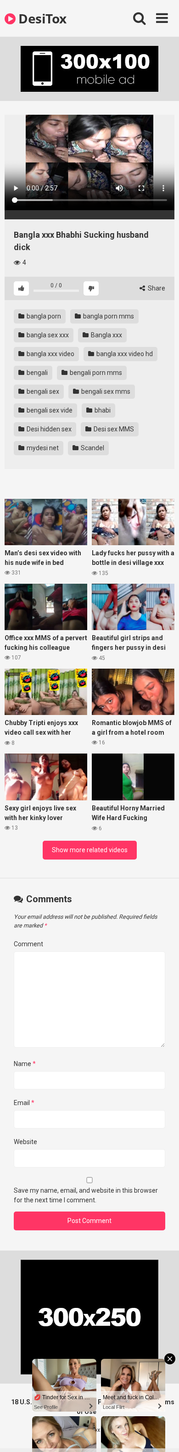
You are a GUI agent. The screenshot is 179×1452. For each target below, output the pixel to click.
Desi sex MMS (113, 429)
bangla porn (43, 316)
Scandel (91, 448)
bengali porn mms (95, 372)
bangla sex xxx (47, 335)
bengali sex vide (49, 410)
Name (25, 1063)
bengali (36, 372)
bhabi (102, 410)
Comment (28, 944)
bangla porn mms (108, 316)
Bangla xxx (106, 335)
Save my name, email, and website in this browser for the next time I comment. (86, 1195)
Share (155, 288)
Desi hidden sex (48, 429)
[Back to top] (162, 1433)
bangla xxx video (49, 353)
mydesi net (42, 448)
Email (24, 1102)
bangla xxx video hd (124, 353)
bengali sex (42, 391)
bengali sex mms (105, 391)
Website (25, 1141)
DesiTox (41, 18)
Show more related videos (90, 850)
